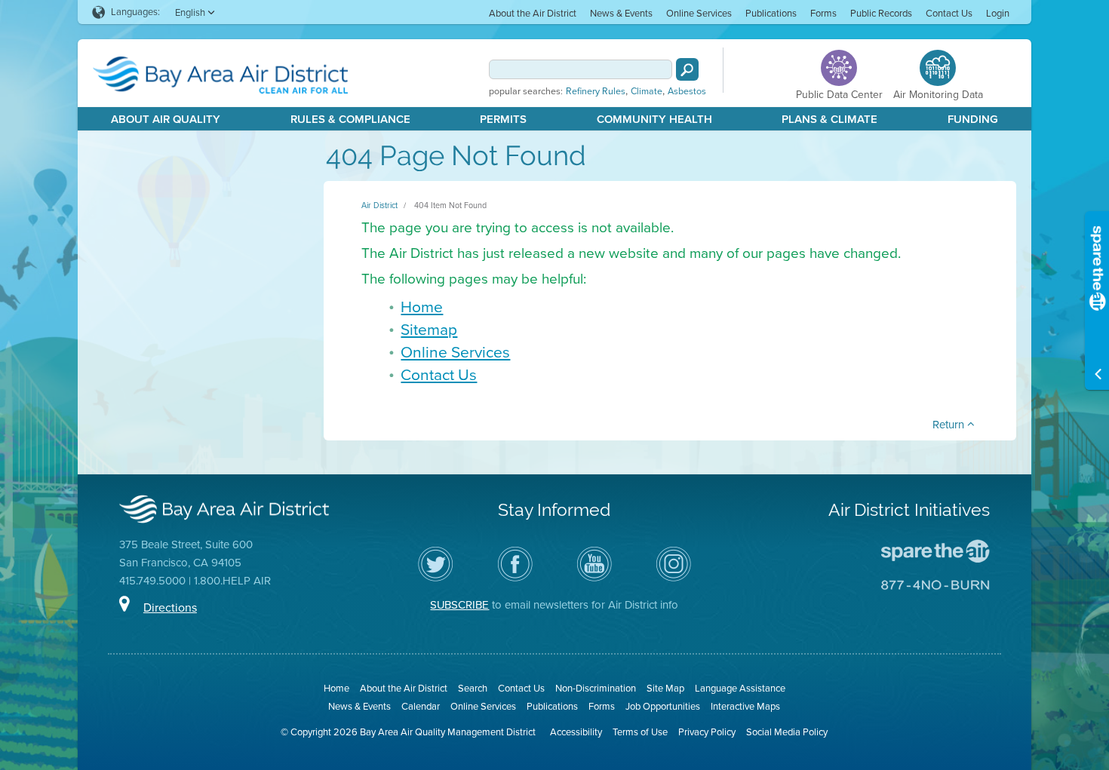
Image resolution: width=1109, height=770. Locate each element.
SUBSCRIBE (459, 605)
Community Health (654, 119)
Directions (170, 607)
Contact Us (949, 13)
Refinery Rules (595, 91)
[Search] (687, 69)
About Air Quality (165, 119)
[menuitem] (532, 12)
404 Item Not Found (450, 205)
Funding (973, 119)
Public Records (881, 13)
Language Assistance (740, 688)
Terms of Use (640, 732)
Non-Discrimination (595, 688)
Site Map (665, 688)
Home (422, 306)
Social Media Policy (787, 732)
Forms (823, 13)
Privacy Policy (707, 732)
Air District (379, 205)
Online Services (699, 13)
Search (472, 688)
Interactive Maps (745, 706)
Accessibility (576, 732)
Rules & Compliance (350, 119)
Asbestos (687, 91)
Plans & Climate (829, 119)
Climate (646, 91)
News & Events (621, 13)
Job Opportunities (662, 706)
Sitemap (429, 329)
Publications (771, 13)
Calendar (420, 706)
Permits (503, 119)
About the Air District (532, 13)
